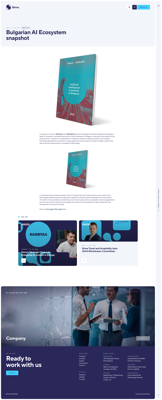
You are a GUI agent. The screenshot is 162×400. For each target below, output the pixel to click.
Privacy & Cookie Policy (143, 394)
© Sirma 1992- (12, 394)
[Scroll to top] (158, 395)
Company (82, 356)
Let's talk (11, 373)
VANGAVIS (71, 134)
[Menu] (158, 6)
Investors (82, 365)
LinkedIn (82, 377)
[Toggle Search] (134, 7)
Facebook (82, 375)
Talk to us (142, 7)
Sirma (12, 7)
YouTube (82, 379)
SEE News (59, 134)
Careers (81, 361)
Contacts (82, 359)
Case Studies (83, 363)
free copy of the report (54, 209)
